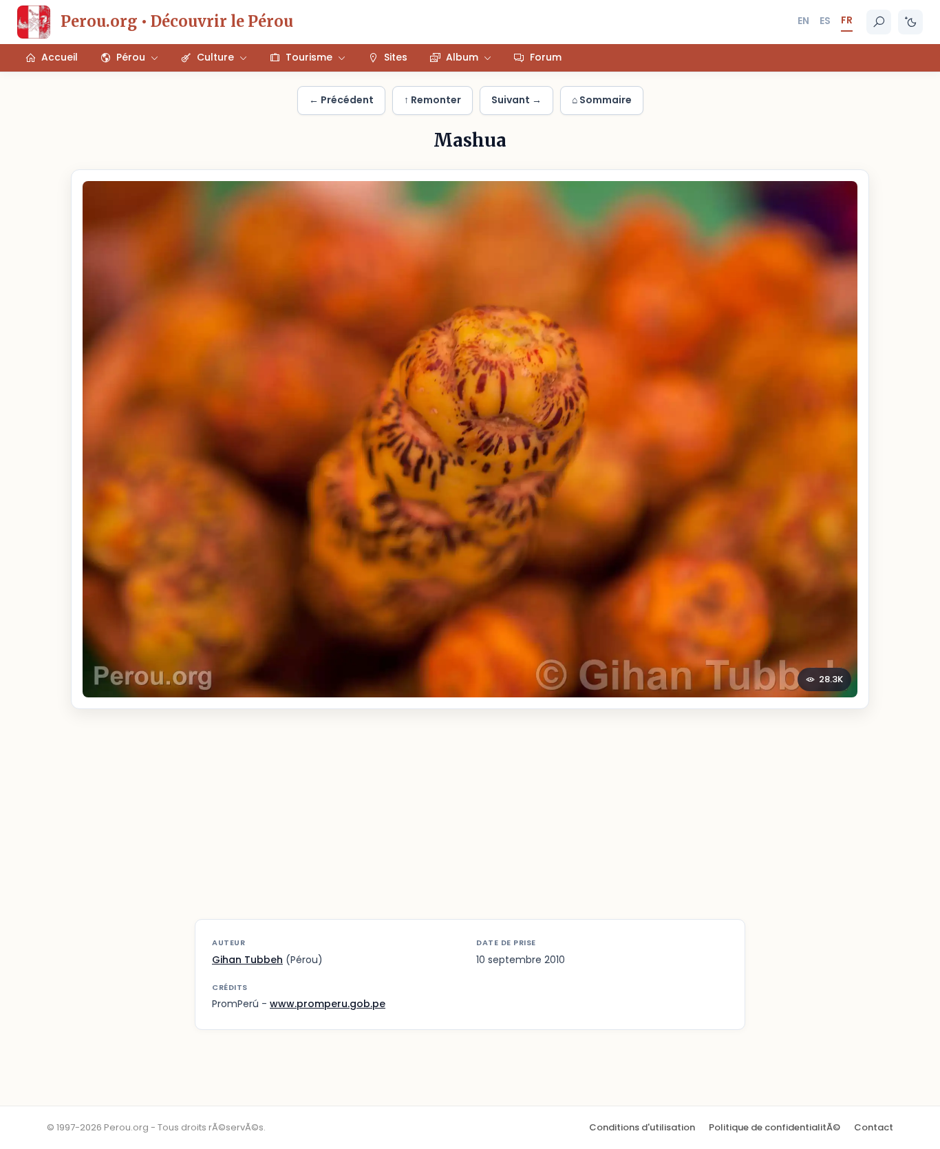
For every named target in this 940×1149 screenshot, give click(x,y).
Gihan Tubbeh (247, 960)
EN (803, 21)
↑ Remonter (432, 100)
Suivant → (516, 100)
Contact (873, 1127)
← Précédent (341, 100)
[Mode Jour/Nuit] (910, 22)
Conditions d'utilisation (642, 1127)
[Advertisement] (470, 822)
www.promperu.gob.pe (327, 1004)
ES (825, 21)
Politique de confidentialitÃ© (774, 1127)
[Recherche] (878, 22)
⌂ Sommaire (602, 100)
